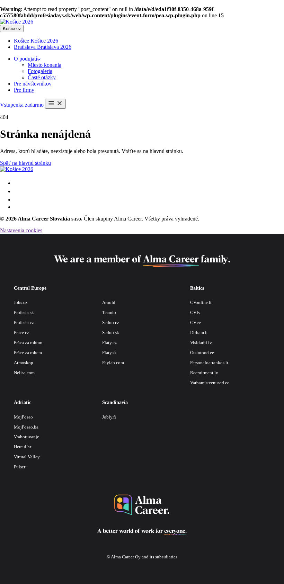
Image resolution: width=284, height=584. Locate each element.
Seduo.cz (110, 322)
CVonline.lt (201, 302)
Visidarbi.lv (201, 342)
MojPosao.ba (26, 427)
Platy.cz (109, 342)
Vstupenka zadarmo (22, 105)
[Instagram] (17, 191)
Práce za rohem (28, 352)
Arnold (108, 302)
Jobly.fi (109, 417)
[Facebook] (17, 200)
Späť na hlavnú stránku (25, 163)
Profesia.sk (24, 312)
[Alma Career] (142, 504)
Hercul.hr (22, 446)
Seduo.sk (110, 332)
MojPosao (23, 417)
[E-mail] (17, 183)
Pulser (19, 466)
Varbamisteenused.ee (209, 382)
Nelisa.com (24, 372)
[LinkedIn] (17, 207)
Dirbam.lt (199, 332)
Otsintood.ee (202, 352)
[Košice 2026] (16, 22)
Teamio (109, 312)
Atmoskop (23, 362)
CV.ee (195, 322)
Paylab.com (113, 362)
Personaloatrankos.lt (209, 362)
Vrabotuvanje (26, 436)
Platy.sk (109, 352)
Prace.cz (21, 332)
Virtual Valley (27, 456)
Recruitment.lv (204, 372)
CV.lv (195, 312)
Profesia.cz (24, 322)
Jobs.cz (20, 302)
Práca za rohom (28, 342)
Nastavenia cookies (21, 230)
